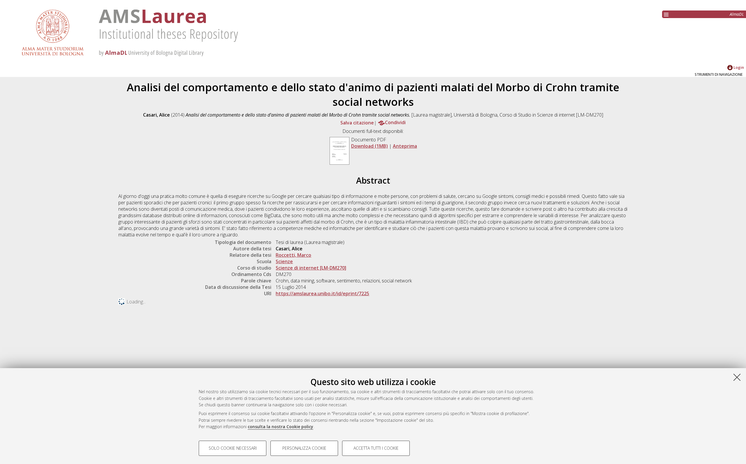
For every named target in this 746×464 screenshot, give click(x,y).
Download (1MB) (369, 146)
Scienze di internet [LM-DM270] (311, 268)
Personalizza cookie (304, 448)
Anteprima (405, 146)
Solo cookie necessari (233, 448)
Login (738, 67)
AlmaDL (737, 14)
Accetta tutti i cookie (376, 448)
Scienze (284, 261)
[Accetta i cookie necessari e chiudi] (737, 377)
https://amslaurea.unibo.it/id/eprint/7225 (322, 293)
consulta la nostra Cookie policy (280, 426)
